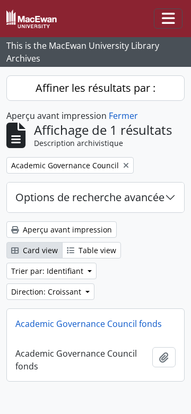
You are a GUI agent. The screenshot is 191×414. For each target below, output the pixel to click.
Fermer (123, 116)
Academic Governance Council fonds (88, 324)
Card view (39, 250)
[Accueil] (35, 18)
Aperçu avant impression (66, 230)
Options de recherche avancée (89, 197)
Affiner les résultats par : (95, 88)
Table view (96, 250)
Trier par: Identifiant (48, 271)
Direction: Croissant (47, 292)
